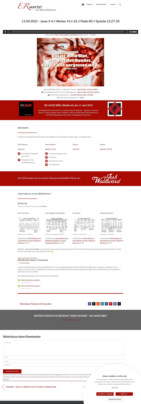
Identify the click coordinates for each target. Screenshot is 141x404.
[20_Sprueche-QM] (111, 217)
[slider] (134, 31)
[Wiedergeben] (5, 32)
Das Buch (74, 95)
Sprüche (97, 92)
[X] (94, 304)
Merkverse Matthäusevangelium (30, 286)
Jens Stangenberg (24, 263)
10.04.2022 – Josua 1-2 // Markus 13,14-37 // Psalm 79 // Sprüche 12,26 (31, 387)
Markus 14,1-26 (50, 149)
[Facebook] (89, 304)
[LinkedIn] (102, 304)
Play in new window (61, 35)
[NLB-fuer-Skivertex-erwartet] (115, 102)
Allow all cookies (105, 394)
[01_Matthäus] (56, 217)
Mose (85, 92)
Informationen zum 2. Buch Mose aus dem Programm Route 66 (29, 241)
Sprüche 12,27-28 (106, 149)
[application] (70, 32)
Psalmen (90, 92)
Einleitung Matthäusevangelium (30, 280)
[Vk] (115, 304)
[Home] (83, 4)
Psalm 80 (76, 149)
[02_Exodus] (29, 217)
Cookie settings (114, 399)
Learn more (115, 387)
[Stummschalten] (130, 32)
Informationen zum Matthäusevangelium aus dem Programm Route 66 (56, 241)
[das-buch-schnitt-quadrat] (26, 102)
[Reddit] (98, 304)
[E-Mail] (119, 304)
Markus (79, 92)
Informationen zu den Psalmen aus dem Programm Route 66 (84, 241)
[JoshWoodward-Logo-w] (106, 174)
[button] (120, 4)
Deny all (124, 394)
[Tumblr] (106, 304)
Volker (82, 98)
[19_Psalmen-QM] (84, 217)
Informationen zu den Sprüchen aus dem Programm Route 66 (111, 241)
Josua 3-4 (21, 149)
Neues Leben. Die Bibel (85, 95)
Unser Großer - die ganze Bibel (87, 89)
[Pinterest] (111, 304)
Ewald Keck (44, 206)
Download (73, 35)
